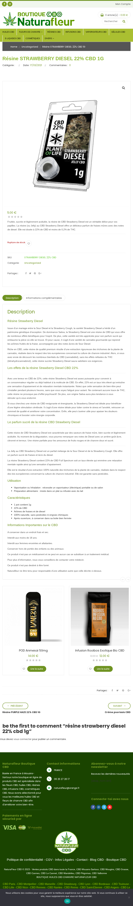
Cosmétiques (33, 38)
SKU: (9, 257)
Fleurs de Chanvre (29, 32)
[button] (124, 88)
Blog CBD (97, 859)
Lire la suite (36, 668)
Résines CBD (54, 32)
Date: (26, 65)
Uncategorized (30, 46)
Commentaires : (58, 65)
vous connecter (23, 739)
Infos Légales (64, 859)
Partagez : (13, 273)
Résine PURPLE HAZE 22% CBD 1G (21, 712)
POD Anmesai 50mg (33, 650)
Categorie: (13, 263)
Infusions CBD (73, 32)
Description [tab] (12, 298)
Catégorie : (8, 65)
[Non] (129, 897)
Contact (82, 859)
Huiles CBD (8, 32)
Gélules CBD (118, 32)
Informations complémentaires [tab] (44, 298)
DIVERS (48, 38)
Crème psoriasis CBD (118, 712)
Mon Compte (123, 4)
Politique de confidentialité (25, 859)
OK (67, 901)
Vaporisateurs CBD (96, 32)
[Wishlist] (29, 243)
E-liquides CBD (13, 38)
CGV (49, 859)
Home (14, 46)
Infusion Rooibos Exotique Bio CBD (99, 650)
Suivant (117, 705)
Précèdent (17, 705)
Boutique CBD (116, 859)
